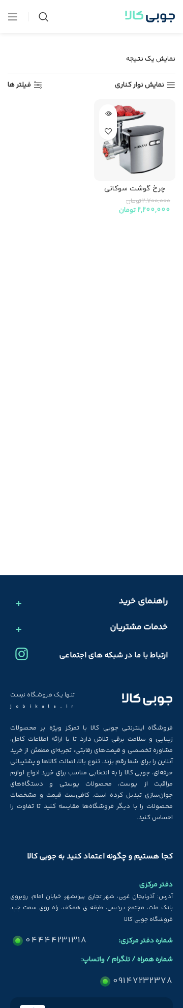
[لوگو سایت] (150, 16)
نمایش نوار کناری (139, 85)
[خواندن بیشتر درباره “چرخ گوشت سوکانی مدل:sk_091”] (108, 113)
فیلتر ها (19, 85)
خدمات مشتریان (139, 628)
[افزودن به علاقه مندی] (108, 131)
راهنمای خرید (143, 602)
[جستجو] (44, 17)
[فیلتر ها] (145, 315)
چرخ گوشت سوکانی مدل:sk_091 (134, 193)
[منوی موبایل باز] (13, 17)
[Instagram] (21, 654)
